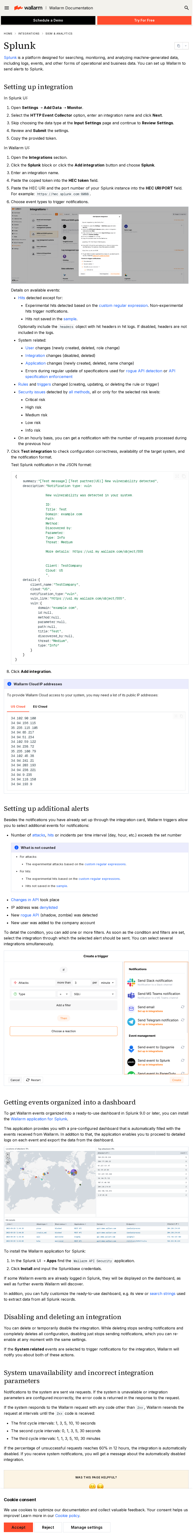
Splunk (10, 57)
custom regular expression (123, 305)
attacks (38, 835)
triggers (44, 384)
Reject (48, 1527)
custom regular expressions (105, 864)
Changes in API (25, 899)
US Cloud (18, 706)
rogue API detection (144, 370)
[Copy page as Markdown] (179, 45)
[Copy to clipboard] (184, 476)
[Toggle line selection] (177, 476)
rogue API (30, 915)
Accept (18, 1527)
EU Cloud (40, 706)
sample (70, 318)
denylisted (49, 907)
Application (35, 363)
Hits (21, 297)
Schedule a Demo (48, 20)
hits (51, 835)
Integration (35, 355)
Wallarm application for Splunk (39, 1118)
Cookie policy (67, 1515)
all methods (79, 391)
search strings (162, 1293)
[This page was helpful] (92, 1487)
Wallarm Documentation (71, 8)
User (29, 347)
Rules (23, 384)
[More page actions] (185, 45)
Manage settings (87, 1527)
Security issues (31, 391)
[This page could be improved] (100, 1487)
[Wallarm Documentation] (28, 8)
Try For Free (144, 20)
